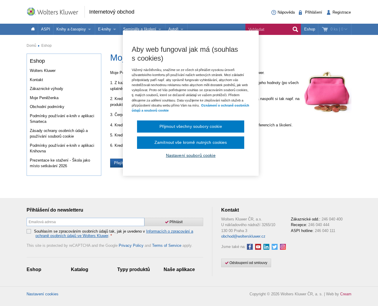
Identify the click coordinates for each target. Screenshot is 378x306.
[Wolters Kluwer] (55, 11)
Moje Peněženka (44, 98)
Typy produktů (133, 269)
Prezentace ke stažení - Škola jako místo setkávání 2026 (60, 163)
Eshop (309, 29)
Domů (31, 46)
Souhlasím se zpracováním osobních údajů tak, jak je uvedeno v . (113, 233)
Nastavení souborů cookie (191, 155)
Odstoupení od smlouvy (248, 263)
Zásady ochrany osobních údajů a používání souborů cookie (59, 133)
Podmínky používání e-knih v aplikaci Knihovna (62, 148)
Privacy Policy (131, 245)
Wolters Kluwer (43, 70)
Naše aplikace (179, 269)
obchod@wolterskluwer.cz (243, 236)
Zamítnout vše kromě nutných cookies (190, 142)
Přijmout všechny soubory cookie (190, 126)
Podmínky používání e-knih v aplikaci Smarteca (62, 119)
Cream (345, 294)
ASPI (45, 29)
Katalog (79, 269)
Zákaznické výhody (46, 88)
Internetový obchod (111, 12)
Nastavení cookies (42, 294)
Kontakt (36, 80)
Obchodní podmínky (47, 106)
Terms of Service (166, 245)
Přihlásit (176, 222)
